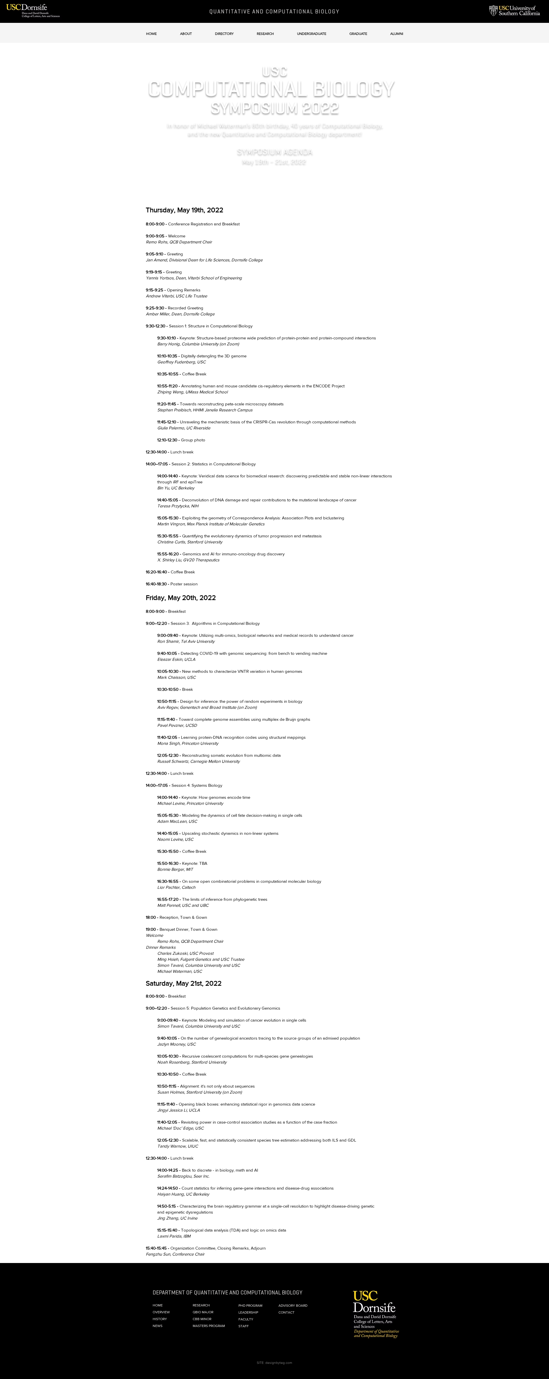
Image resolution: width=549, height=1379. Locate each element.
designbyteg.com (278, 1363)
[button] (185, 31)
